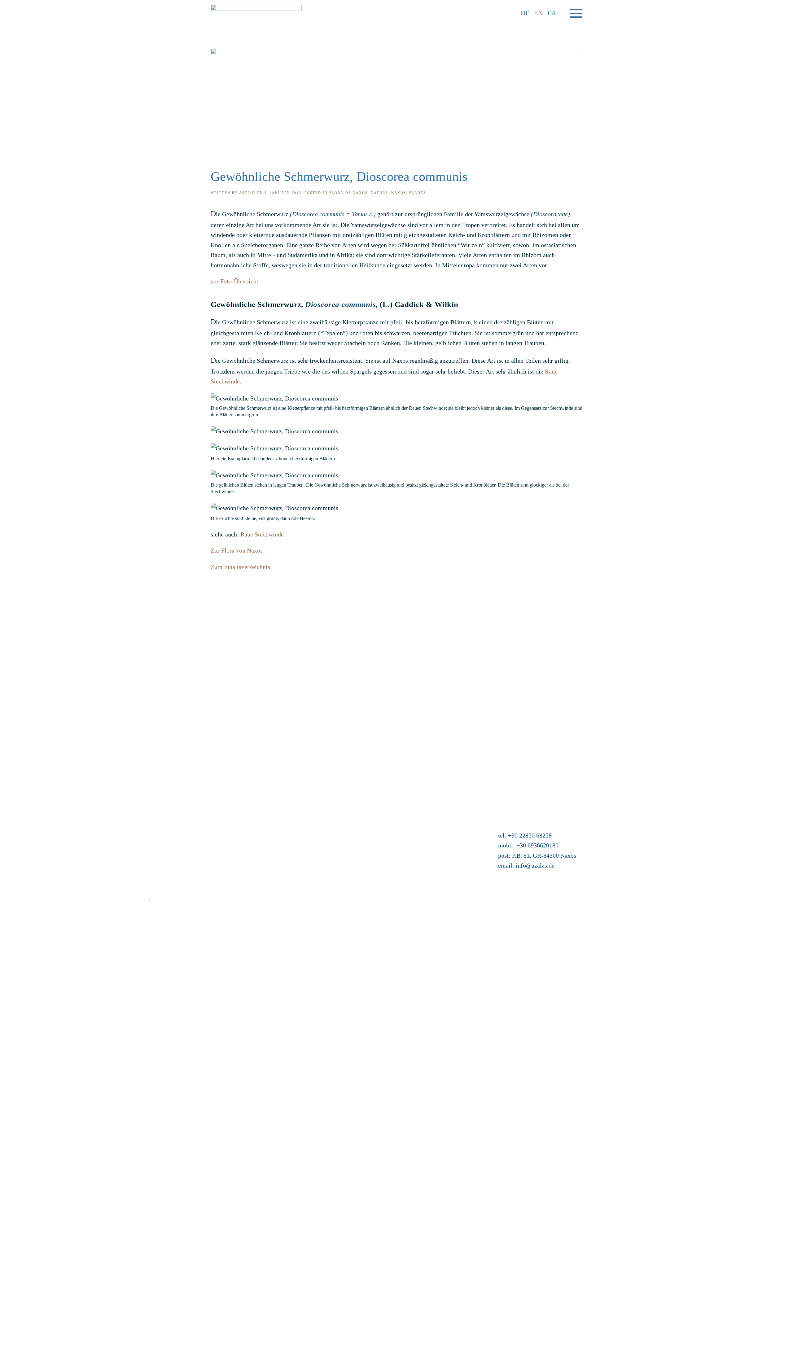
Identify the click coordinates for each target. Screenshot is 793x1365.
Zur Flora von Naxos (237, 550)
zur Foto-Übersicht (234, 281)
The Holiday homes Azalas (355, 804)
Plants (417, 193)
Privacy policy (167, 834)
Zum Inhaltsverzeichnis (240, 566)
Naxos (398, 193)
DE (525, 13)
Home (156, 794)
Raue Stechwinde (262, 534)
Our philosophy (168, 854)
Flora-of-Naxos (348, 193)
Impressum (163, 824)
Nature (379, 193)
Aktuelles (333, 794)
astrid (247, 193)
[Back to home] (256, 13)
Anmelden (334, 854)
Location (332, 814)
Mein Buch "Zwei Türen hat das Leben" (371, 844)
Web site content (170, 864)
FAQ (154, 814)
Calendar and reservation (352, 824)
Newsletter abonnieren (177, 874)
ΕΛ (551, 13)
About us (160, 844)
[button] (576, 13)
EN (538, 13)
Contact (158, 804)
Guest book (335, 834)
